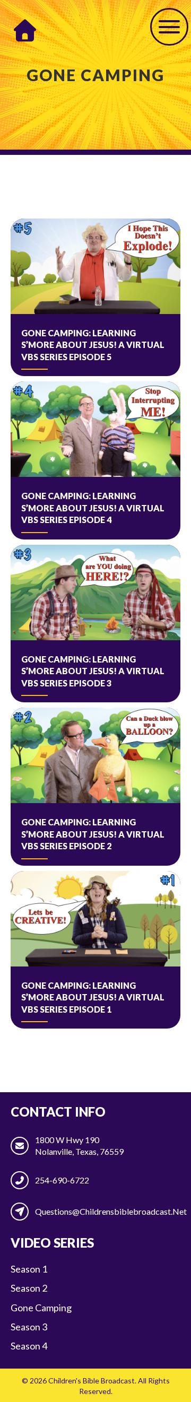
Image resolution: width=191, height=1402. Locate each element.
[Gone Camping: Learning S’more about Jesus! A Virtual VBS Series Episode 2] (95, 786)
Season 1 (29, 1269)
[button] (169, 27)
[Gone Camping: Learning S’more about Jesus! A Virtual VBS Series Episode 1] (95, 950)
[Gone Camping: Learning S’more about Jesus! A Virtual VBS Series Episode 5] (95, 297)
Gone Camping (41, 1307)
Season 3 (29, 1327)
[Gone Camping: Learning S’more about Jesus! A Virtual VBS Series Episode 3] (95, 623)
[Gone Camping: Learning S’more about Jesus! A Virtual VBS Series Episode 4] (95, 460)
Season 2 (29, 1288)
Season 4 (29, 1346)
